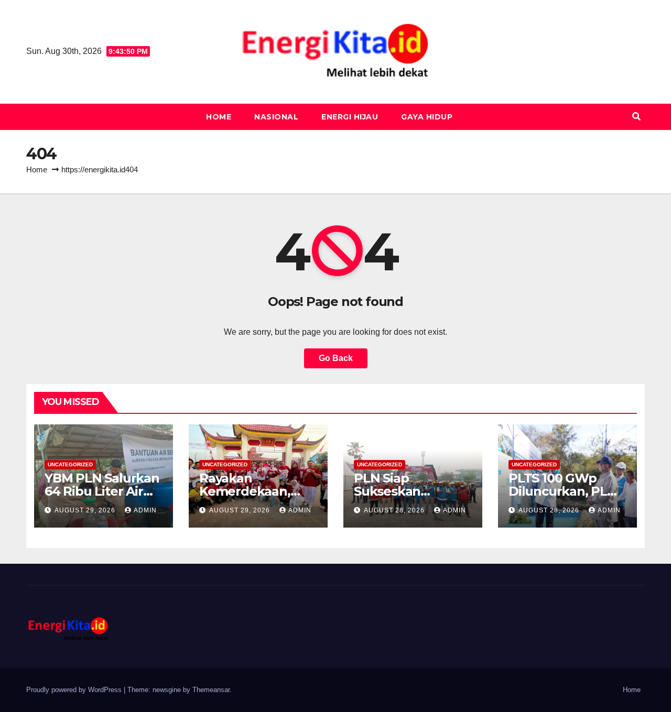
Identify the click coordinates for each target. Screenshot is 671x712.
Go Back (336, 358)
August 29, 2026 (86, 510)
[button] (636, 116)
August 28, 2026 (395, 510)
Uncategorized (70, 464)
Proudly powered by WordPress (75, 690)
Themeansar (211, 690)
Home (218, 117)
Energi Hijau (349, 117)
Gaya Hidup (426, 117)
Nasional (276, 117)
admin (145, 510)
